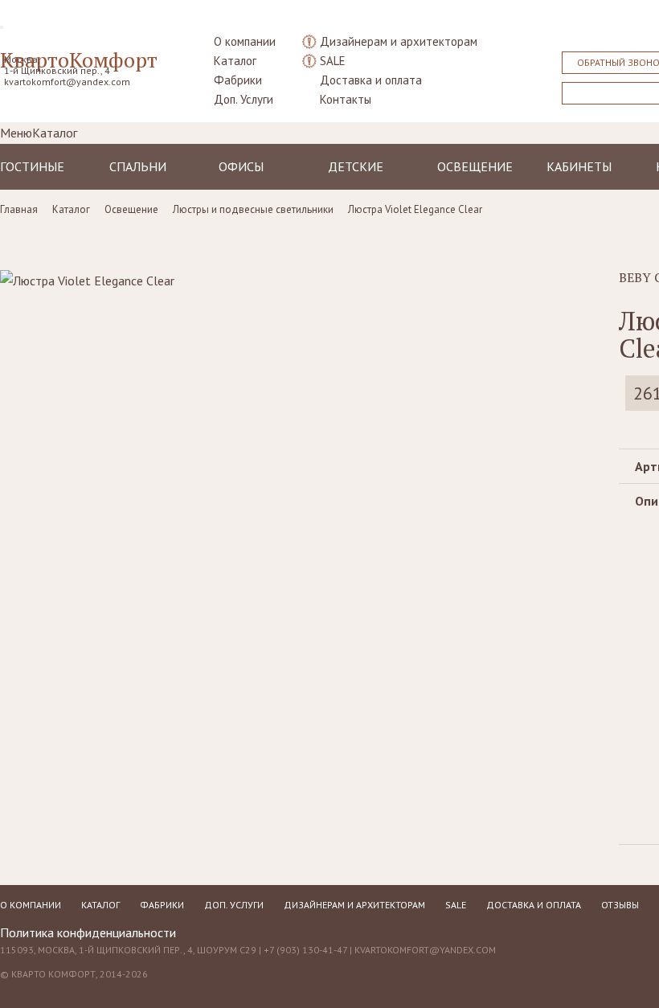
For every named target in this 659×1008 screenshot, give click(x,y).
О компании (245, 41)
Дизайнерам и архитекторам (398, 41)
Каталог (235, 60)
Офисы (241, 166)
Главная (19, 209)
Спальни (137, 166)
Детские (355, 166)
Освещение (475, 166)
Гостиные (32, 166)
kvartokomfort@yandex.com (67, 82)
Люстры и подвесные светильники (253, 209)
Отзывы (620, 905)
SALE (333, 60)
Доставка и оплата (371, 80)
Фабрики (238, 80)
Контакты (345, 99)
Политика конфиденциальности (88, 932)
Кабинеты (579, 166)
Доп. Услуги (243, 99)
